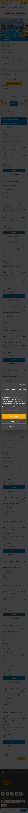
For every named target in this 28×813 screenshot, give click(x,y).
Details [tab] (14, 389)
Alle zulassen (14, 416)
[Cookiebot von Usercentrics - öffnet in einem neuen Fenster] (19, 385)
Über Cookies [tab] (22, 389)
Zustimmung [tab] (5, 389)
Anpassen (13, 421)
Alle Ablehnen (14, 426)
